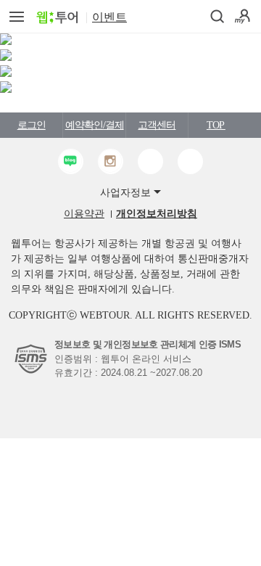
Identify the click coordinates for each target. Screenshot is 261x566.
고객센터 (156, 125)
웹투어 (57, 17)
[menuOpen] (16, 16)
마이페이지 (242, 16)
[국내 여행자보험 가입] (6, 57)
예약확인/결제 (94, 125)
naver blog (70, 161)
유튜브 (190, 161)
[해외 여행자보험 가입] (6, 73)
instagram (110, 161)
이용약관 (84, 213)
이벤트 (109, 17)
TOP (216, 125)
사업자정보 (125, 192)
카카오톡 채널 (150, 161)
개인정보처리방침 (156, 213)
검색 (217, 16)
